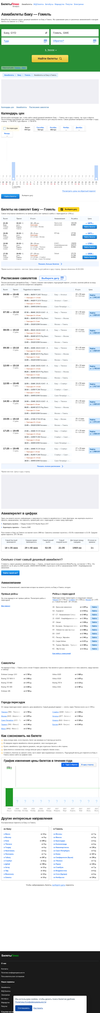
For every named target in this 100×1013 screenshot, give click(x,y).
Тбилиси (55, 600)
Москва (88, 600)
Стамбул (72, 600)
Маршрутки (59, 4)
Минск (3, 729)
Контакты (4, 969)
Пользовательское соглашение (12, 976)
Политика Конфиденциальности (30, 1002)
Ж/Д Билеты (38, 4)
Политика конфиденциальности (13, 973)
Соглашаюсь (24, 1008)
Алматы (55, 720)
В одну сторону (87, 765)
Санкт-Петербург (7, 720)
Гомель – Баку (20, 68)
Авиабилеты (27, 4)
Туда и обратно (71, 765)
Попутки (68, 4)
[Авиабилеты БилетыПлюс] (10, 956)
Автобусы (49, 4)
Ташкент (4, 724)
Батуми (55, 724)
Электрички (79, 4)
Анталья (55, 716)
